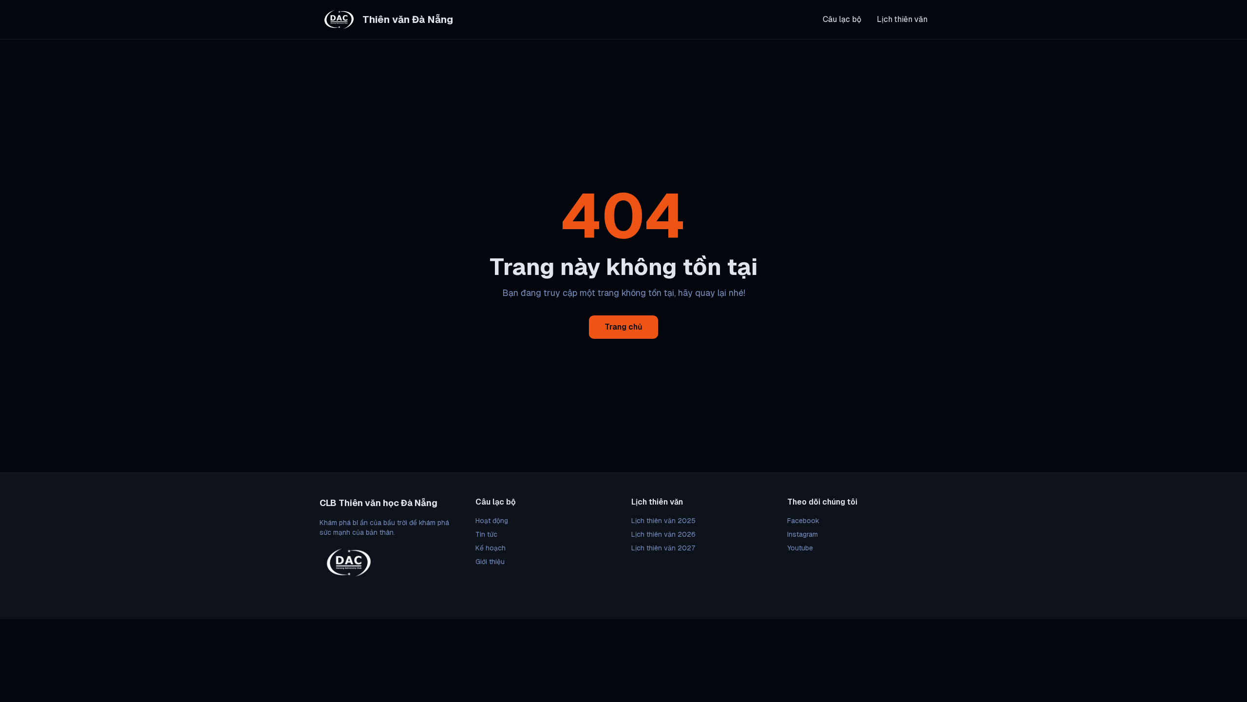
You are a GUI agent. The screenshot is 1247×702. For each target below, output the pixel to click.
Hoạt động (491, 520)
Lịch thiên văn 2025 (663, 520)
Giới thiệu (490, 561)
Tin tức (486, 534)
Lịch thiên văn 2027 (663, 548)
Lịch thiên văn (902, 19)
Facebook (803, 520)
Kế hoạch (490, 548)
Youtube (800, 548)
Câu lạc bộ (842, 19)
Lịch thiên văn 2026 (663, 534)
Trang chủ (623, 327)
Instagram (802, 534)
